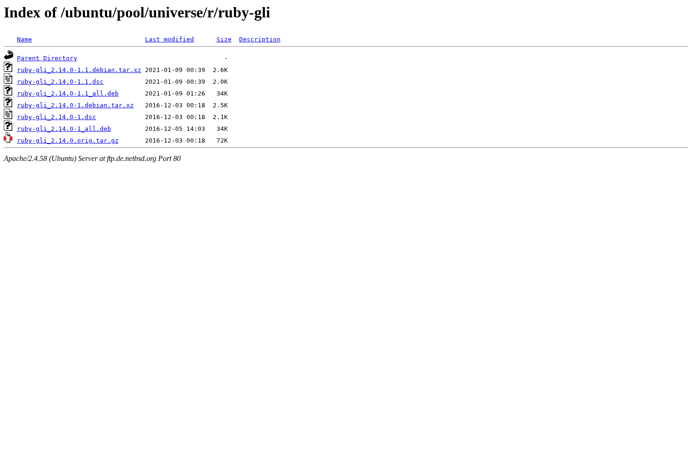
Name (24, 39)
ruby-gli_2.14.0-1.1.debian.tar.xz (79, 69)
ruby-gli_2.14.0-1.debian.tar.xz (75, 105)
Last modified (169, 39)
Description (260, 39)
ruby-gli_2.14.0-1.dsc (56, 117)
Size (224, 39)
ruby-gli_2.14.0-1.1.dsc (60, 81)
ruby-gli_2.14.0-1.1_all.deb (68, 93)
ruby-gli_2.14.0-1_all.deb (64, 128)
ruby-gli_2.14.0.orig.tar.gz (68, 140)
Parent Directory (47, 58)
